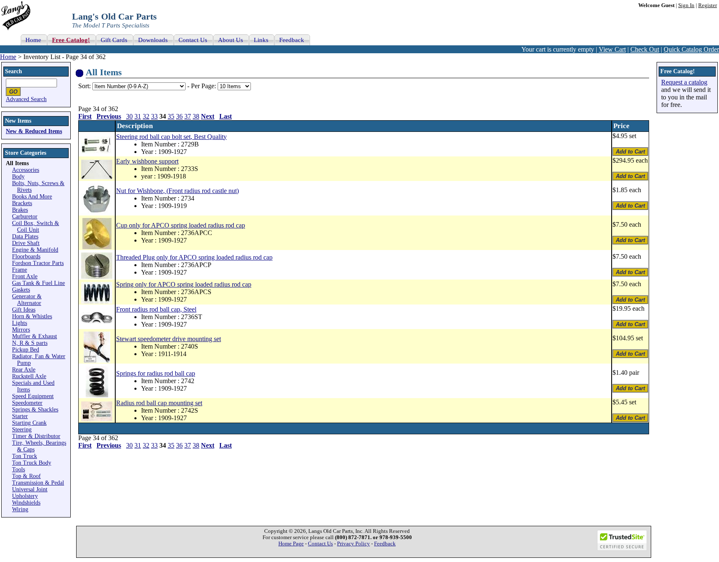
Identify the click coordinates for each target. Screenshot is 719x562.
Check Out (644, 49)
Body (18, 176)
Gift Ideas (23, 310)
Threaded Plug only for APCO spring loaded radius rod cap (194, 257)
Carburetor (24, 216)
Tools (18, 469)
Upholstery (25, 496)
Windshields (26, 503)
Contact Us (320, 544)
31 (137, 116)
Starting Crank (29, 423)
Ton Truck (24, 456)
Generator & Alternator (27, 299)
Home (8, 56)
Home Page (291, 544)
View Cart (612, 49)
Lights (19, 323)
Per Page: (204, 85)
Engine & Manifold (35, 250)
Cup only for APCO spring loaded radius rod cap (180, 225)
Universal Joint (29, 489)
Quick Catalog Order (691, 49)
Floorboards (26, 256)
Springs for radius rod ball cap (155, 373)
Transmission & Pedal (38, 483)
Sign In (686, 5)
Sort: (84, 85)
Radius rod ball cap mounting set (159, 402)
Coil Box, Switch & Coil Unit (35, 226)
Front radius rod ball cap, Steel (156, 309)
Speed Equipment (33, 396)
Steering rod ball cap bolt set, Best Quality (171, 136)
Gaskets (21, 290)
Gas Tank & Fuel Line (38, 283)
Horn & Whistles (32, 316)
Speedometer (27, 403)
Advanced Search (26, 99)
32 (146, 116)
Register (707, 5)
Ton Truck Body (31, 463)
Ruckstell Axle (29, 376)
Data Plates (25, 236)
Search (13, 71)
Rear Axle (23, 369)
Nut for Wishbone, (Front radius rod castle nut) (177, 190)
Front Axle (24, 276)
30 (129, 116)
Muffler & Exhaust (34, 336)
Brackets (22, 203)
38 (196, 116)
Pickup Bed (25, 350)
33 (154, 116)
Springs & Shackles (35, 409)
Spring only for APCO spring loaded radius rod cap (183, 284)
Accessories (25, 170)
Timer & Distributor (36, 436)
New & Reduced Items (34, 131)
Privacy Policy (353, 544)
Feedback (385, 544)
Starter (20, 416)
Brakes (20, 210)
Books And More (32, 196)
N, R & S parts (29, 343)
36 (179, 116)
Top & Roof (26, 476)
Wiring (20, 509)
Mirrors (21, 330)
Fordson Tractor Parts (38, 263)
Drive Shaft (26, 243)
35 (171, 116)
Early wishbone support (147, 161)
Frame (19, 270)
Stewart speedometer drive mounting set (168, 338)
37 (187, 116)
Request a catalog (684, 82)
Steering (22, 429)
